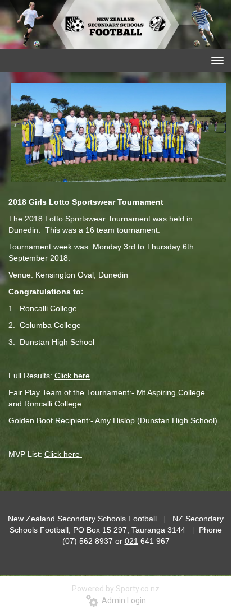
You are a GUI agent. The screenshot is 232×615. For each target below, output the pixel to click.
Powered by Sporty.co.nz (116, 588)
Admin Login (122, 600)
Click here (72, 375)
